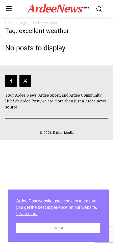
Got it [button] (58, 228)
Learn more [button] (27, 213)
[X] (25, 81)
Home (9, 23)
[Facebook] (11, 81)
